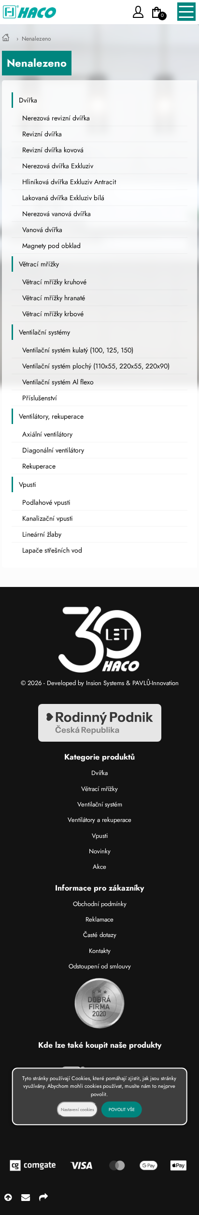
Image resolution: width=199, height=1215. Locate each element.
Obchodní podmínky (100, 903)
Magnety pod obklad (51, 245)
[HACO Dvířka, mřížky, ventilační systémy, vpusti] (6, 39)
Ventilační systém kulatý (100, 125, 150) (77, 350)
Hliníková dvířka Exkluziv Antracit (69, 182)
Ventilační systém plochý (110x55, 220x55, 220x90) (96, 366)
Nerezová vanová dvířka (56, 214)
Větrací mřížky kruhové (54, 282)
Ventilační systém (99, 804)
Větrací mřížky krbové (53, 314)
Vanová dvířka (42, 229)
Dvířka (28, 100)
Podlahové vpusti (46, 502)
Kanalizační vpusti (47, 518)
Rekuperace (39, 466)
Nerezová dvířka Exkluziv (57, 166)
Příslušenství (39, 398)
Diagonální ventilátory (53, 450)
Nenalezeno (36, 38)
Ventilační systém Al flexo (58, 382)
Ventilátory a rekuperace (99, 819)
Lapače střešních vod (52, 550)
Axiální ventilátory (47, 434)
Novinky (100, 851)
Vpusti (27, 484)
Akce (99, 866)
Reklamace (99, 919)
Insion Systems (105, 683)
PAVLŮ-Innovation (155, 683)
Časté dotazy (99, 934)
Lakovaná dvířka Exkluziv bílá (63, 198)
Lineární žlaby (41, 534)
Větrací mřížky (39, 264)
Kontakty (100, 950)
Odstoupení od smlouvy (100, 966)
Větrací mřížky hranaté (53, 298)
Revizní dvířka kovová (53, 150)
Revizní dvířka (42, 134)
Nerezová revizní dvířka (56, 118)
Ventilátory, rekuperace (51, 416)
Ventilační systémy (44, 332)
